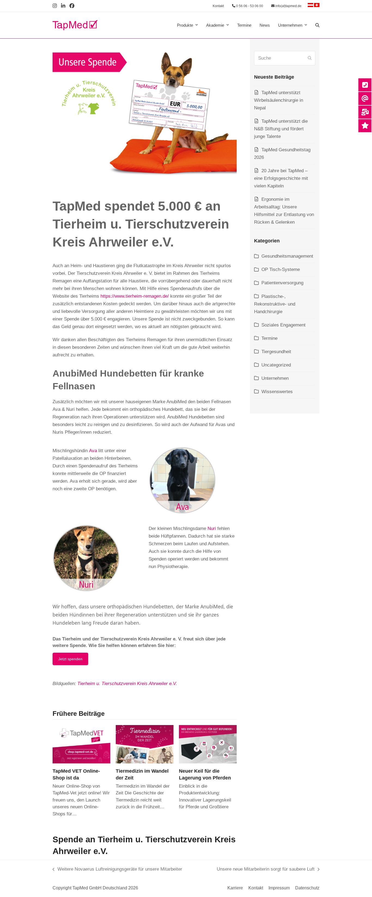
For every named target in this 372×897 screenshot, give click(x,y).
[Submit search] (310, 58)
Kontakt (218, 6)
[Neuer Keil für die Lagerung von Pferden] (208, 744)
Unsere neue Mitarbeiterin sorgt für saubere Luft (266, 870)
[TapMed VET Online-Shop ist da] (81, 744)
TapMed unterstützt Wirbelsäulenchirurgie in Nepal (278, 100)
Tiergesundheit (276, 351)
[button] (317, 25)
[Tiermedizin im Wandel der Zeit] (144, 744)
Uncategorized (276, 365)
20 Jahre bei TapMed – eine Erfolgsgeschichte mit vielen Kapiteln (281, 178)
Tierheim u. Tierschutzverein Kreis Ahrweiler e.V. (127, 683)
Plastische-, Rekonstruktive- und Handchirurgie (274, 304)
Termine (269, 338)
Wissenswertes (277, 391)
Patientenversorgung (282, 282)
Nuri (212, 528)
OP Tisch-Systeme (280, 269)
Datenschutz (307, 888)
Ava (93, 450)
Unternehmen (275, 378)
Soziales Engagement (283, 325)
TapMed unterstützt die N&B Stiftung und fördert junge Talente (281, 129)
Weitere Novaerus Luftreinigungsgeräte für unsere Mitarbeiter (117, 870)
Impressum (279, 888)
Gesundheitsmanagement (287, 256)
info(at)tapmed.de (288, 6)
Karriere (235, 888)
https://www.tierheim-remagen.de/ (134, 296)
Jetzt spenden (70, 659)
